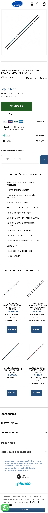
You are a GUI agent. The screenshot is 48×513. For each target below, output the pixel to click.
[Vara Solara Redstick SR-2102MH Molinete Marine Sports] (36, 367)
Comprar (16, 106)
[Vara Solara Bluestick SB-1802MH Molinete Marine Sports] (11, 367)
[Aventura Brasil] (17, 3)
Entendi (24, 509)
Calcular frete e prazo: (12, 150)
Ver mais (12, 329)
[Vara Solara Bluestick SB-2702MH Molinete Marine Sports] (36, 304)
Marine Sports (40, 78)
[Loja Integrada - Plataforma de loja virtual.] (24, 476)
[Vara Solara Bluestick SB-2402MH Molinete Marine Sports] (11, 304)
